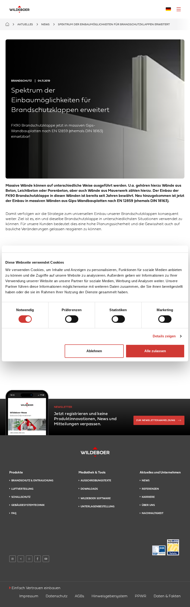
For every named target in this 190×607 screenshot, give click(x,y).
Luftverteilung (22, 489)
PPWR (140, 596)
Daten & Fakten (167, 596)
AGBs (79, 596)
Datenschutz (56, 596)
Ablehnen (94, 351)
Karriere (148, 497)
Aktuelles (25, 24)
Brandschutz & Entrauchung (32, 480)
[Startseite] (19, 9)
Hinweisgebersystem (109, 596)
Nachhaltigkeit (152, 513)
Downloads (89, 489)
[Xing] (21, 559)
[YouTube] (46, 559)
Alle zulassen (155, 351)
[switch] (71, 319)
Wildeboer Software (96, 498)
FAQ (13, 513)
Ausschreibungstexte (96, 480)
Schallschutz (20, 497)
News (45, 24)
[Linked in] (12, 559)
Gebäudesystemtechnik (27, 505)
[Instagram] (29, 559)
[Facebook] (37, 559)
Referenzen (150, 489)
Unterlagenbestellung (97, 506)
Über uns (148, 505)
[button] (179, 9)
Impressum (28, 596)
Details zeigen (164, 336)
